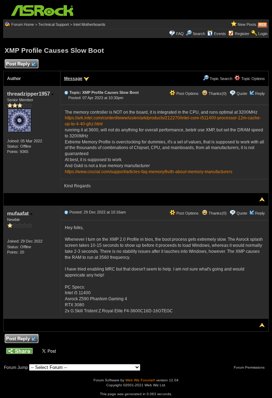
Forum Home (22, 24)
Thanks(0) (217, 93)
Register (242, 34)
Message (73, 78)
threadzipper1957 (29, 94)
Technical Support (53, 24)
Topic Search (220, 78)
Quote (242, 93)
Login (262, 34)
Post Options (187, 93)
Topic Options (252, 78)
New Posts (247, 24)
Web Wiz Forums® (140, 380)
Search (199, 34)
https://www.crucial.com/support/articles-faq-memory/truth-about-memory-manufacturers (148, 171)
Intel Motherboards (89, 24)
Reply (260, 93)
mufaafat (18, 213)
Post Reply (18, 64)
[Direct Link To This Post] (66, 92)
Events (220, 34)
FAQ (180, 34)
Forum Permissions (250, 367)
